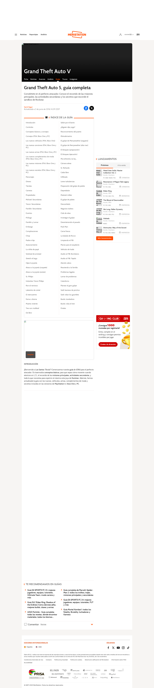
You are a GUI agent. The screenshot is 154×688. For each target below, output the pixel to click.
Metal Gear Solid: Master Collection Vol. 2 (112, 171)
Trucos (64, 79)
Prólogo (29, 218)
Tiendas (29, 186)
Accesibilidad (28, 663)
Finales (63, 308)
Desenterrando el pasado (70, 222)
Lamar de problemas (69, 277)
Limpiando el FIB (67, 240)
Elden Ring (107, 191)
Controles (29, 127)
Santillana (75, 670)
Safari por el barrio (68, 123)
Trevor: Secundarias (33, 204)
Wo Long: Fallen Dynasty (113, 209)
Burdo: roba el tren (68, 304)
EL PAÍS (54, 670)
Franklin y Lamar (32, 222)
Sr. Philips (29, 277)
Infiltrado (64, 177)
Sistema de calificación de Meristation (97, 660)
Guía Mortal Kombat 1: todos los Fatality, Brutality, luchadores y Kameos (77, 612)
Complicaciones (32, 231)
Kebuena (112, 674)
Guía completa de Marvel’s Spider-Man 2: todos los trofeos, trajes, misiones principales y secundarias (78, 592)
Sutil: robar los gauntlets (70, 295)
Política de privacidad (61, 660)
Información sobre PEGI (118, 660)
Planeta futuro (103, 674)
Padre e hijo (30, 240)
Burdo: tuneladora (67, 299)
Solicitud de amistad (33, 254)
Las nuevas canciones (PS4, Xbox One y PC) (41, 146)
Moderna (64, 677)
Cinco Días (77, 674)
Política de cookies (76, 660)
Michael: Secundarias (34, 200)
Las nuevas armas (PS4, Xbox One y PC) (41, 152)
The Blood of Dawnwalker (113, 200)
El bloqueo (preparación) (70, 150)
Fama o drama (31, 299)
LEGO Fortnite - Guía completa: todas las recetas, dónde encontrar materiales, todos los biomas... (42, 614)
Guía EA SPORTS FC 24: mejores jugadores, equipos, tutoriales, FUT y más (78, 602)
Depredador (65, 190)
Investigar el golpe (68, 218)
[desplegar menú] (15, 34)
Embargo (29, 227)
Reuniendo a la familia (69, 267)
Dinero (28, 181)
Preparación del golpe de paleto (73, 186)
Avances (42, 79)
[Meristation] (77, 34)
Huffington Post (57, 674)
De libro (29, 313)
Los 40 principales (64, 670)
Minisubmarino (66, 136)
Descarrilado (65, 204)
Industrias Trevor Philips (35, 281)
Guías (58, 79)
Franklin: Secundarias (34, 209)
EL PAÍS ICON (85, 677)
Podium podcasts (75, 677)
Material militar (66, 195)
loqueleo (104, 677)
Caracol (120, 670)
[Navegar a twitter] (91, 108)
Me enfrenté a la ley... (69, 159)
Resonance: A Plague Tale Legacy (116, 182)
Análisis (44, 35)
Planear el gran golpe (69, 286)
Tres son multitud (32, 308)
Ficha (26, 79)
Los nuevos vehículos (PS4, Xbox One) (40, 141)
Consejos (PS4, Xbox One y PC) (38, 136)
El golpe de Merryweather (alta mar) (74, 145)
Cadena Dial (86, 674)
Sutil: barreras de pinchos (70, 290)
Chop (28, 236)
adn (112, 670)
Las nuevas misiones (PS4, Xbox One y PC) (40, 165)
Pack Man (64, 227)
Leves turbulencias (68, 181)
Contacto (49, 660)
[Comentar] (92, 624)
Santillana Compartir (87, 670)
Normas (43, 624)
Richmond (52, 677)
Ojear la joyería (31, 263)
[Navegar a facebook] (86, 108)
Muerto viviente (32, 304)
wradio (69, 674)
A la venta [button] (122, 165)
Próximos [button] (104, 165)
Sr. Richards (65, 168)
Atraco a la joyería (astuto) (36, 272)
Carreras (29, 190)
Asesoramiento (31, 245)
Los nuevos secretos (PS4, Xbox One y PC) (40, 171)
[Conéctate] (120, 34)
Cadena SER (98, 670)
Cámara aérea (66, 163)
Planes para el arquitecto (70, 245)
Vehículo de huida (67, 249)
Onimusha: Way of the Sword (114, 228)
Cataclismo (65, 281)
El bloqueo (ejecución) (69, 154)
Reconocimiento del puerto (71, 132)
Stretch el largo (31, 258)
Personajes (30, 177)
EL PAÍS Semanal (94, 674)
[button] (36, 678)
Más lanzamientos (104, 238)
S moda (94, 677)
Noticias (23, 35)
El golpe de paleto (68, 200)
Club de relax (66, 213)
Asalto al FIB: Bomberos (70, 254)
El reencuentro (31, 295)
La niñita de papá (32, 249)
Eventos (29, 213)
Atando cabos (66, 263)
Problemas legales (68, 272)
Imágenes (73, 79)
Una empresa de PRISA (36, 672)
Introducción (30, 123)
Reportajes (33, 35)
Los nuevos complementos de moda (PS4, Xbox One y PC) (40, 158)
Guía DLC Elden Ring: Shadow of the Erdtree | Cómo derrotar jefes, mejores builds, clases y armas (41, 605)
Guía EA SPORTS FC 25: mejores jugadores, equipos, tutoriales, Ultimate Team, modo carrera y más (41, 594)
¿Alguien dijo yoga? (68, 127)
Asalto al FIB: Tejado (68, 258)
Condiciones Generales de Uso (33, 660)
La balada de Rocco (68, 236)
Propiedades (30, 195)
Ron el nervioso (32, 286)
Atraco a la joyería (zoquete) (36, 267)
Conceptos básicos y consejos (37, 132)
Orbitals (106, 218)
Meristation (115, 677)
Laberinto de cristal (33, 290)
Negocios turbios (67, 209)
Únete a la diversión (108, 344)
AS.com (105, 670)
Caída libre (65, 172)
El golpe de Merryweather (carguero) (74, 141)
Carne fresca (65, 231)
